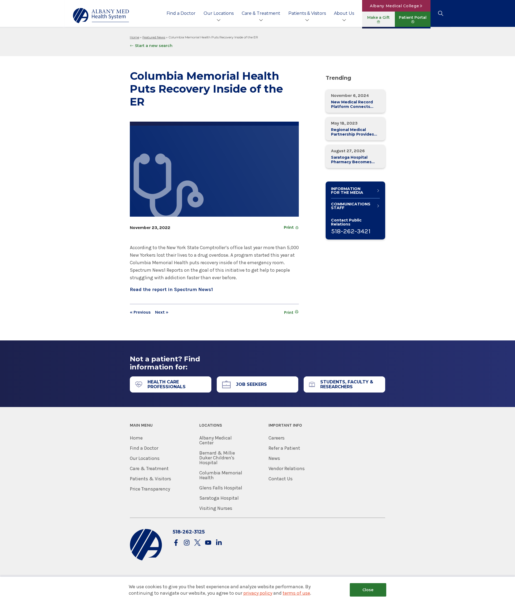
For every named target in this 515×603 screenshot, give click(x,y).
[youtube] (208, 543)
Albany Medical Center (215, 440)
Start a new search (153, 45)
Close (367, 589)
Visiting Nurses (215, 508)
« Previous (140, 312)
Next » (161, 312)
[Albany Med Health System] (101, 16)
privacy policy (257, 593)
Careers (276, 437)
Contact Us (280, 478)
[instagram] (186, 543)
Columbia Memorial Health (220, 475)
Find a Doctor (181, 13)
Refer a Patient (284, 448)
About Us (344, 13)
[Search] (441, 13)
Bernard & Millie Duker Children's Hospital (217, 458)
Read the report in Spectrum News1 (171, 289)
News (274, 458)
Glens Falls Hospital (220, 487)
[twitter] (197, 543)
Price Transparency (150, 488)
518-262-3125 (189, 532)
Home (134, 37)
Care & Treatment (261, 13)
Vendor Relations (286, 468)
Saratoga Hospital (219, 498)
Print (289, 227)
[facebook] (176, 543)
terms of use (296, 593)
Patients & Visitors (307, 13)
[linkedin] (219, 543)
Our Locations (219, 13)
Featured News (153, 37)
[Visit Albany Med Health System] (146, 559)
